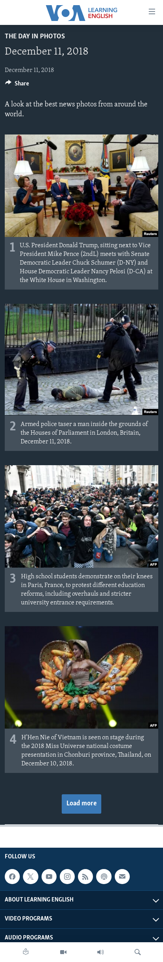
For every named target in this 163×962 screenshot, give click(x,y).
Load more (81, 803)
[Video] (63, 952)
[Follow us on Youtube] (49, 876)
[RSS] (85, 876)
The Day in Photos (35, 36)
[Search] (138, 952)
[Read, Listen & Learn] (25, 952)
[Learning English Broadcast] (100, 952)
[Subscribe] (122, 876)
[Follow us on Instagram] (67, 876)
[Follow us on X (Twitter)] (30, 876)
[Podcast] (103, 876)
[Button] (17, 85)
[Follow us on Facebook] (12, 876)
